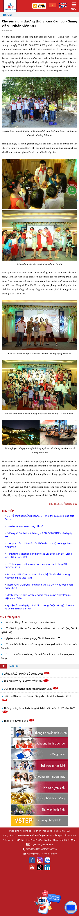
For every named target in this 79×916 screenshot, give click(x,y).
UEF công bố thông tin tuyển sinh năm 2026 (28, 688)
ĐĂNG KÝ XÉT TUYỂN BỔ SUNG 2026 (24, 673)
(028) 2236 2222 (33, 849)
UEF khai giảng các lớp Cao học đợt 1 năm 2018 (29, 622)
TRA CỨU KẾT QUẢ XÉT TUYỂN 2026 (23, 681)
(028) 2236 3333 (49, 849)
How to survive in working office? (25, 526)
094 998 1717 (36, 853)
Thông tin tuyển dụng (16, 720)
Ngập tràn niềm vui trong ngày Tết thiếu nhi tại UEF (32, 638)
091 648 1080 (50, 853)
